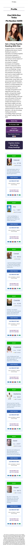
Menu (14, 2)
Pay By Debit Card (14, 190)
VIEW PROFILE (14, 177)
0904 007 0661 (14, 130)
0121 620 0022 (15, 191)
